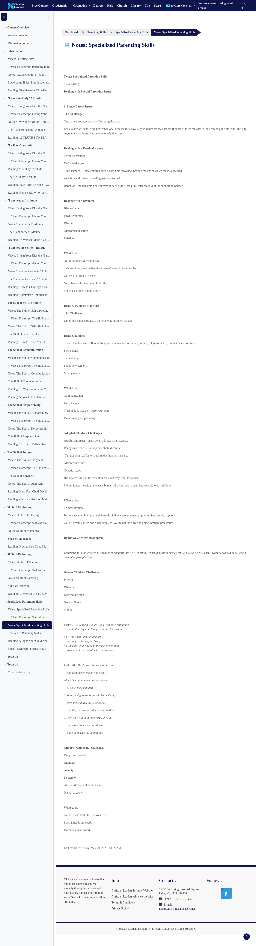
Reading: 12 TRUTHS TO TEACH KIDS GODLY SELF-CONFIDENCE (29, 137)
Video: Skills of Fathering (23, 562)
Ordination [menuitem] (80, 5)
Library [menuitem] (136, 5)
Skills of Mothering (19, 507)
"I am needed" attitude (22, 200)
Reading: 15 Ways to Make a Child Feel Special (29, 239)
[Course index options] (48, 16)
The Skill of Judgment (21, 452)
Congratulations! (18, 672)
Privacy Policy (120, 908)
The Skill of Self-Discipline (24, 302)
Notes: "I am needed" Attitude (25, 224)
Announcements (17, 35)
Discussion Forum (18, 43)
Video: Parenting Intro (21, 58)
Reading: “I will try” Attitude (25, 169)
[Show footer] (246, 936)
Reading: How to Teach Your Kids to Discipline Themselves (29, 342)
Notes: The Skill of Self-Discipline (28, 326)
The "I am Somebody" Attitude (26, 129)
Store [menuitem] (157, 5)
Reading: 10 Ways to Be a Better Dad (29, 593)
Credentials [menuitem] (59, 5)
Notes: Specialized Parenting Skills (28, 625)
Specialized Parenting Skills (24, 601)
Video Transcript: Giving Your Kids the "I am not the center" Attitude (30, 263)
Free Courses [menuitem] (40, 5)
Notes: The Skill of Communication (29, 373)
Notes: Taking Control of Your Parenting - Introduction (29, 74)
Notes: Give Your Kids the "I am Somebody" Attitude (29, 121)
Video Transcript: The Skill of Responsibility (30, 420)
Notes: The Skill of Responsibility (28, 428)
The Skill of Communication (25, 349)
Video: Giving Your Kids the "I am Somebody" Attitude (29, 106)
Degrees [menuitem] (98, 5)
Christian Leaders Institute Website (132, 890)
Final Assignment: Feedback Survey (29, 648)
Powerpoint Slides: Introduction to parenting (29, 82)
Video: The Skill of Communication (29, 357)
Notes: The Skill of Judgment (25, 483)
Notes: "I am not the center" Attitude (29, 271)
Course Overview (18, 27)
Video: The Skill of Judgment (25, 460)
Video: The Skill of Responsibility (28, 412)
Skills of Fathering (19, 554)
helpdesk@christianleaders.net (177, 908)
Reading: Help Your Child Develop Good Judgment (29, 491)
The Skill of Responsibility (23, 405)
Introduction (15, 51)
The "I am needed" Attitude (24, 232)
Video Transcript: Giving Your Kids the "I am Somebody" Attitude (30, 114)
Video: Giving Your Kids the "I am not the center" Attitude (29, 255)
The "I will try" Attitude (22, 176)
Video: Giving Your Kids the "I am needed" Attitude (29, 208)
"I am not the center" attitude (26, 247)
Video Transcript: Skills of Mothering (30, 522)
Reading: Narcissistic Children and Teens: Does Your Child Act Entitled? (29, 294)
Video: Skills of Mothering (23, 515)
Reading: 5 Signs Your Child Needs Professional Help (29, 640)
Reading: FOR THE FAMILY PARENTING (29, 184)
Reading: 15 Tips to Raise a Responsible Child (29, 444)
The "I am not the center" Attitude (28, 279)
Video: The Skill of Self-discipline (28, 310)
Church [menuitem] (122, 5)
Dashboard (71, 32)
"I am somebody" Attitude (24, 98)
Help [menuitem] (110, 5)
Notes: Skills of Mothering (23, 530)
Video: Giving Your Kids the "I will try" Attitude (29, 153)
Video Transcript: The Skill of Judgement (30, 467)
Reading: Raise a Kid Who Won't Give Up (29, 192)
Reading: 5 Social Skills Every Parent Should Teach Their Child (29, 397)
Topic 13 (12, 656)
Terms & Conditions (123, 902)
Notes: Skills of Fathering (23, 578)
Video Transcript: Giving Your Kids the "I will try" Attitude (30, 161)
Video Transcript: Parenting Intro (30, 66)
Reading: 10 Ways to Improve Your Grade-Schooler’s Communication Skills (29, 389)
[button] (180, 5)
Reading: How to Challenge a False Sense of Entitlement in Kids (29, 287)
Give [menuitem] (147, 5)
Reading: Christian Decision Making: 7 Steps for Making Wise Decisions (29, 499)
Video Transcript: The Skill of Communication (30, 365)
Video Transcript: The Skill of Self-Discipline (30, 318)
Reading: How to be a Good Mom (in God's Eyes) (29, 546)
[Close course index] (4, 17)
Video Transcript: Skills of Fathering (30, 570)
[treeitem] (26, 35)
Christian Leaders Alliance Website (132, 896)
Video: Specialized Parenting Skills (28, 609)
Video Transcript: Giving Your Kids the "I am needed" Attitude (30, 216)
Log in (243, 5)
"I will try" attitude (19, 145)
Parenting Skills (96, 32)
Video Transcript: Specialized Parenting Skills (30, 617)
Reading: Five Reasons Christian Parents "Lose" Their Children (29, 90)
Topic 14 (12, 664)
